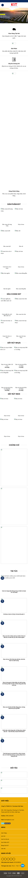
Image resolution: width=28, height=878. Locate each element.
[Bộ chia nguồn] (7, 279)
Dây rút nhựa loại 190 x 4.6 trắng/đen (7, 388)
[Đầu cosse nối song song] (7, 215)
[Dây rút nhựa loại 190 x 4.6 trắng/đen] (7, 378)
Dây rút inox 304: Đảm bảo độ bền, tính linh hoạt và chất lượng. (14, 660)
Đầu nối (21, 246)
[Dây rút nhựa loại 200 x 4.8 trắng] (21, 378)
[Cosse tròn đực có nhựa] (7, 327)
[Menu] (2, 5)
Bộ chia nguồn (7, 288)
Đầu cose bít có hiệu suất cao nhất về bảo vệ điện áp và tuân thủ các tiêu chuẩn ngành (14, 636)
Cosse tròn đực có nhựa (7, 337)
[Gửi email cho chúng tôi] (15, 1)
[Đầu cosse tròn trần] (21, 305)
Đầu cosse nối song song (7, 225)
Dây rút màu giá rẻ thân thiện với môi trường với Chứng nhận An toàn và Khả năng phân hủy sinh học (14, 684)
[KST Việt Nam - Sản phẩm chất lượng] (14, 5)
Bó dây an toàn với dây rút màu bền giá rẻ (14, 614)
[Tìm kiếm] (26, 5)
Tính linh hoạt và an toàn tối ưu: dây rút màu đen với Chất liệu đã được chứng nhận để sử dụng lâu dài (14, 755)
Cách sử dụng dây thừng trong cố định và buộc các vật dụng (14, 591)
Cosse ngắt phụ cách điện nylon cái (7, 315)
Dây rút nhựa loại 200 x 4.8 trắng (21, 388)
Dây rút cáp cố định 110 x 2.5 (7, 365)
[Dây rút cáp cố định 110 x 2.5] (7, 355)
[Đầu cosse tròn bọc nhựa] (21, 327)
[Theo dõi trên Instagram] (12, 1)
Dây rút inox (21, 224)
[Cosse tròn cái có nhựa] (7, 257)
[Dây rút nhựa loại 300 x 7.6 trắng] (21, 355)
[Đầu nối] (21, 237)
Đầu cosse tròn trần (21, 314)
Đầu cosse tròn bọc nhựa (21, 337)
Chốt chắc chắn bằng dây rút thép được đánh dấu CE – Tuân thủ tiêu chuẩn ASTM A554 (14, 731)
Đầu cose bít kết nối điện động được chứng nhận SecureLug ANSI (14, 707)
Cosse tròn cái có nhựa (7, 267)
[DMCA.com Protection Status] (6, 823)
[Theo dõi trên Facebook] (11, 1)
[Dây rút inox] (21, 215)
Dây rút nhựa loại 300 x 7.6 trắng (21, 365)
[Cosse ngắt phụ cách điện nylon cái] (7, 305)
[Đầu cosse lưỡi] (7, 237)
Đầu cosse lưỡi (7, 246)
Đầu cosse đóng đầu (21, 288)
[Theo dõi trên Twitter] (8, 859)
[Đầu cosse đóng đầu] (21, 279)
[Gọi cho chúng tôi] (16, 1)
